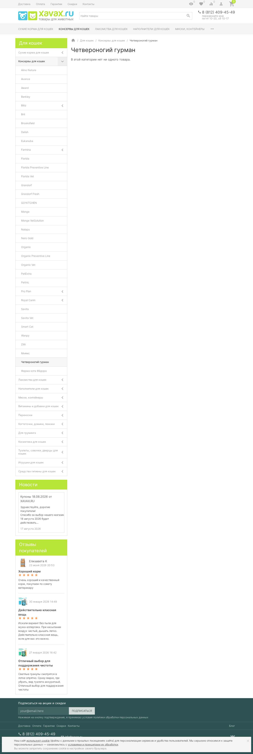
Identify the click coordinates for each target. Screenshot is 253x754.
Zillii (23, 344)
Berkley (25, 96)
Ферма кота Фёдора (34, 370)
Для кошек (87, 40)
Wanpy (25, 335)
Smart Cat (27, 326)
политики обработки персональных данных (120, 717)
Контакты (88, 4)
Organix (26, 247)
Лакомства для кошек (111, 29)
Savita (25, 309)
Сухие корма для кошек (35, 29)
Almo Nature (28, 70)
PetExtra (26, 273)
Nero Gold (27, 238)
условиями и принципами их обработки (93, 744)
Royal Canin (28, 300)
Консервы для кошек (74, 29)
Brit (23, 114)
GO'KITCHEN (29, 202)
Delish (24, 132)
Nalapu (25, 229)
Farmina (26, 149)
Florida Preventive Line (35, 167)
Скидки (72, 4)
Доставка (24, 4)
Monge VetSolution (32, 220)
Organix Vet (28, 264)
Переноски (25, 415)
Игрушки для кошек (31, 462)
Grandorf (26, 185)
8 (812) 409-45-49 (218, 12)
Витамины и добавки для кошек (38, 406)
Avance (25, 79)
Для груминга (27, 432)
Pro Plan (26, 291)
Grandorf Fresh (30, 193)
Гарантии (56, 4)
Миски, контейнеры (189, 29)
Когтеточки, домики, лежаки (36, 423)
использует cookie (38, 740)
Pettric (25, 282)
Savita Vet (27, 317)
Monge (25, 211)
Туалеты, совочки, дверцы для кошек (38, 452)
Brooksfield (28, 123)
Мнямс (25, 353)
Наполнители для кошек (151, 29)
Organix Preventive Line (35, 255)
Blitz (23, 105)
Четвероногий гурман (35, 361)
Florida (25, 158)
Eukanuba (27, 141)
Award (25, 87)
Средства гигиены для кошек (37, 471)
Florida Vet (27, 176)
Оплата (40, 4)
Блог (232, 725)
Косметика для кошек (32, 441)
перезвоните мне (213, 15)
